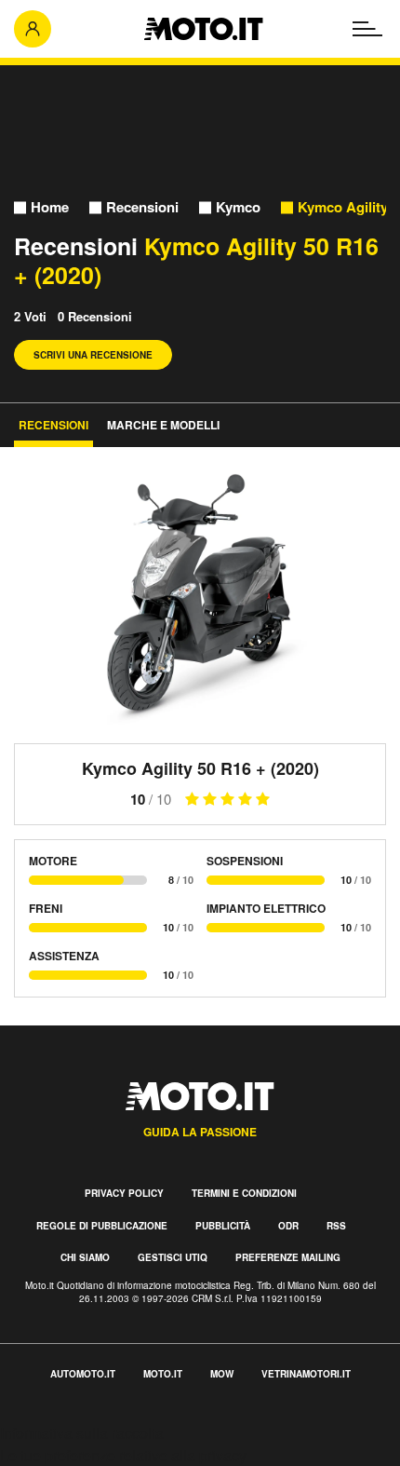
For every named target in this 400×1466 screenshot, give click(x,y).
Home (50, 207)
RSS (336, 1225)
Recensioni (142, 207)
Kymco (238, 207)
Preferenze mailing (287, 1257)
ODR (288, 1225)
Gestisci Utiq (172, 1257)
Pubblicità (222, 1225)
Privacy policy (124, 1193)
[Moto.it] (203, 29)
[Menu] (367, 29)
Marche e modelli (163, 424)
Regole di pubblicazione (101, 1225)
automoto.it (82, 1373)
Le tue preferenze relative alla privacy (123, 1455)
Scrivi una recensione (93, 354)
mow (221, 1373)
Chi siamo (85, 1257)
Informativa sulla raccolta (82, 1433)
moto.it (162, 1373)
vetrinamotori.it (306, 1373)
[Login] (32, 29)
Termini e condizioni (244, 1193)
